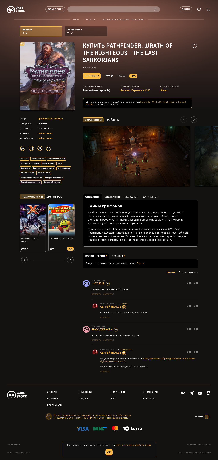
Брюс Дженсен (102, 329)
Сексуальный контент (54, 177)
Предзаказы (54, 405)
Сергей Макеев (110, 306)
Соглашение (13, 444)
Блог (114, 398)
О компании (150, 392)
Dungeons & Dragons (52, 182)
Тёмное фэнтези (27, 173)
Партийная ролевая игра (30, 182)
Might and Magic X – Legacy (30, 240)
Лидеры (52, 392)
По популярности (188, 272)
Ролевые (58, 118)
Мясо (60, 163)
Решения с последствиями (43, 168)
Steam (164, 90)
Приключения (45, 118)
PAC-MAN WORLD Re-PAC (61, 239)
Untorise (98, 283)
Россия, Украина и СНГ (135, 90)
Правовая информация (199, 444)
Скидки (83, 398)
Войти (140, 263)
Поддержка (118, 392)
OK (109, 452)
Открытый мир (48, 163)
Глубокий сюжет (38, 159)
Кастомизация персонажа (31, 177)
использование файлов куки (133, 445)
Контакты (149, 398)
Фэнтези (24, 159)
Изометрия (25, 168)
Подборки (85, 392)
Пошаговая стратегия (56, 159)
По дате (171, 272)
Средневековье (64, 168)
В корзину (92, 76)
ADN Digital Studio (201, 453)
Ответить (96, 294)
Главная (76, 19)
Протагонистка (44, 173)
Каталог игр (90, 19)
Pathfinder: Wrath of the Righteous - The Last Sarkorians (124, 19)
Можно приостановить (30, 163)
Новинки (52, 398)
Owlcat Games (45, 133)
